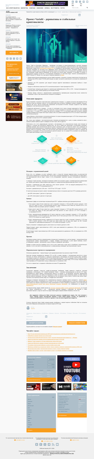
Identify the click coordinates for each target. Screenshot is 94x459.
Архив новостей (47, 455)
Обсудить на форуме (36, 323)
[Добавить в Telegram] (76, 15)
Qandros (33, 308)
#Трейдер (69, 313)
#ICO (27, 314)
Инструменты (55, 8)
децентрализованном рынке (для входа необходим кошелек (44, 284)
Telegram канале (57, 326)
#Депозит (57, 313)
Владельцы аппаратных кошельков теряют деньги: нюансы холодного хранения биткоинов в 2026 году (55, 347)
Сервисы (47, 8)
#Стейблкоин (45, 313)
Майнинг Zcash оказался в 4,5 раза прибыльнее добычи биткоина (45, 341)
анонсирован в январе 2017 (47, 68)
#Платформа (63, 313)
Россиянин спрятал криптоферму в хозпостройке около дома (44, 345)
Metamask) (64, 284)
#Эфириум (51, 313)
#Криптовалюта (37, 313)
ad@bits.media (75, 440)
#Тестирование (82, 313)
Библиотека (24, 8)
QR (72, 453)
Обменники (39, 8)
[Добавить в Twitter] (73, 15)
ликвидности (29, 285)
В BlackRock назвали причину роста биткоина (39, 335)
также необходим (70, 288)
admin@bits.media (20, 440)
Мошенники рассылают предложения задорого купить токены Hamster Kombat (48, 348)
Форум (62, 8)
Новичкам (32, 8)
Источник (30, 319)
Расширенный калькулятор (34, 379)
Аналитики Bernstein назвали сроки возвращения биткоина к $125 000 (46, 339)
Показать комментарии (77, 323)
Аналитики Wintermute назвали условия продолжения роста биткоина (46, 343)
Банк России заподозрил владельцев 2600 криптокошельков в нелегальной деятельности (51, 334)
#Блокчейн (75, 313)
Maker (85, 280)
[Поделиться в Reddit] (86, 15)
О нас (8, 11)
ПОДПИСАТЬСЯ (13, 78)
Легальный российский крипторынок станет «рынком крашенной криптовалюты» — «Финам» (52, 337)
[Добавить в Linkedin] (79, 15)
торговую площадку (55, 288)
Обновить (30, 430)
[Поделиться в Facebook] (70, 15)
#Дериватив (29, 313)
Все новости (14, 52)
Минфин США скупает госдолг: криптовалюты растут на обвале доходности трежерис (50, 350)
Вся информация (63, 415)
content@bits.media (48, 441)
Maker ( (63, 288)
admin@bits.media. (64, 452)
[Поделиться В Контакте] (83, 15)
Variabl (62, 75)
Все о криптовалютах (13, 8)
